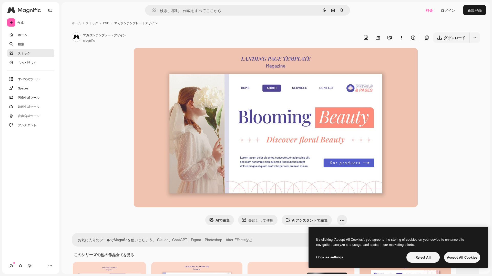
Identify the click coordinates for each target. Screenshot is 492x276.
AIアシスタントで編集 (310, 220)
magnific (89, 40)
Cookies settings (329, 257)
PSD (106, 23)
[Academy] (20, 266)
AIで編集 (223, 220)
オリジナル (168, 57)
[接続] (11, 266)
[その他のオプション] (401, 37)
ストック (92, 23)
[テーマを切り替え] (30, 266)
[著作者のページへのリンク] (76, 37)
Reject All (423, 257)
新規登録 (474, 10)
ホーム (76, 23)
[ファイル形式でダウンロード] (474, 37)
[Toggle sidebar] (50, 10)
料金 (429, 10)
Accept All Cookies (462, 257)
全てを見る (125, 254)
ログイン (448, 10)
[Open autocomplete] (152, 10)
